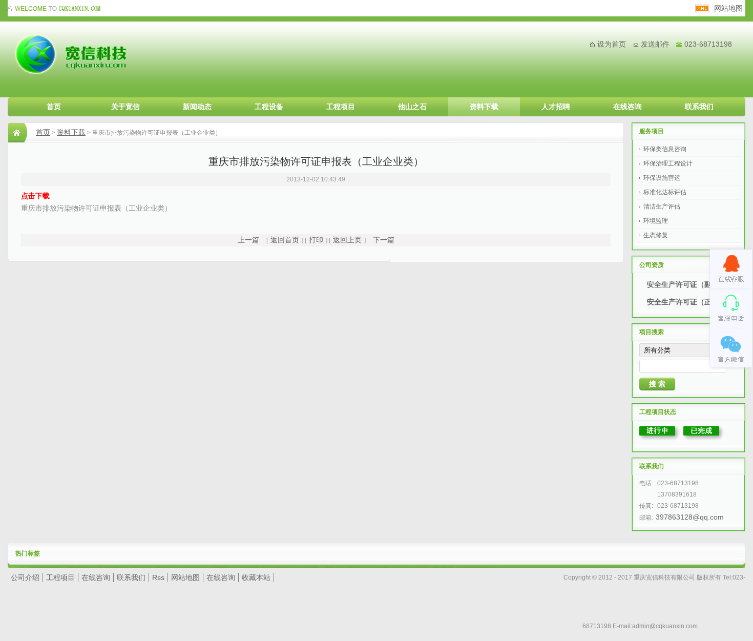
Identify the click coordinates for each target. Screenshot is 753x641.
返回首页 (284, 240)
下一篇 (383, 240)
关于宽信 (125, 106)
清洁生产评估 (661, 206)
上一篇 (248, 240)
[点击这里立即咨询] (731, 269)
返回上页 (347, 240)
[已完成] (703, 438)
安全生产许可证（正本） (686, 302)
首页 (54, 106)
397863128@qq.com (690, 517)
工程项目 (340, 106)
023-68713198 (708, 44)
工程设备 (269, 106)
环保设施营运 (661, 177)
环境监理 (655, 220)
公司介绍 (25, 577)
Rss (158, 577)
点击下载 (35, 196)
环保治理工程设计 (668, 163)
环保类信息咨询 (664, 149)
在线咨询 (627, 106)
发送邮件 (655, 44)
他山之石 (412, 106)
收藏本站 (256, 577)
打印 (316, 240)
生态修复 (655, 235)
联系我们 (699, 106)
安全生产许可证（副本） (686, 284)
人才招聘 (555, 106)
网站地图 (728, 8)
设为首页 (611, 44)
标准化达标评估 (664, 192)
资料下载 (484, 106)
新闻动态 (197, 106)
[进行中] (659, 438)
